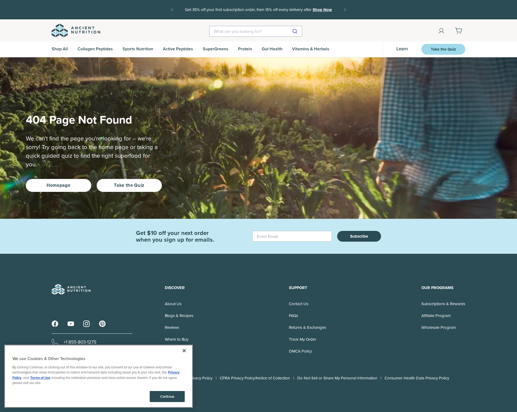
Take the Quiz (443, 49)
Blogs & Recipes (179, 316)
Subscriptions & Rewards (443, 304)
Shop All (60, 49)
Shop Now (258, 13)
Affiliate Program (436, 316)
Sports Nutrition (138, 49)
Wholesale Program (438, 327)
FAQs (293, 316)
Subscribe (359, 236)
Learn (402, 48)
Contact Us (298, 304)
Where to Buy (176, 339)
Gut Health (272, 49)
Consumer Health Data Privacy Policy (417, 378)
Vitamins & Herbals (310, 49)
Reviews (172, 327)
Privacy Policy (200, 378)
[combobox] (255, 31)
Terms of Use (40, 377)
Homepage (58, 185)
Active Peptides (178, 49)
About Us (173, 304)
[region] (98, 376)
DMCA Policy (300, 351)
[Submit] (295, 31)
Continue (167, 396)
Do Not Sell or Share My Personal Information (337, 378)
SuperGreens (215, 49)
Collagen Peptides (95, 49)
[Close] (184, 351)
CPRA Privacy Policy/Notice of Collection (255, 378)
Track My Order (302, 339)
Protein (245, 49)
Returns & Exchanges (307, 327)
